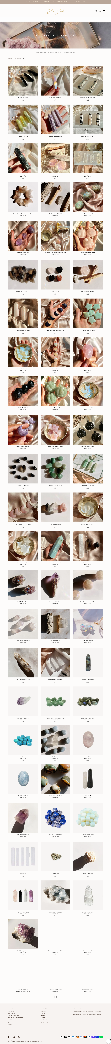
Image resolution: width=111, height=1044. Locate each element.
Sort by (10, 58)
